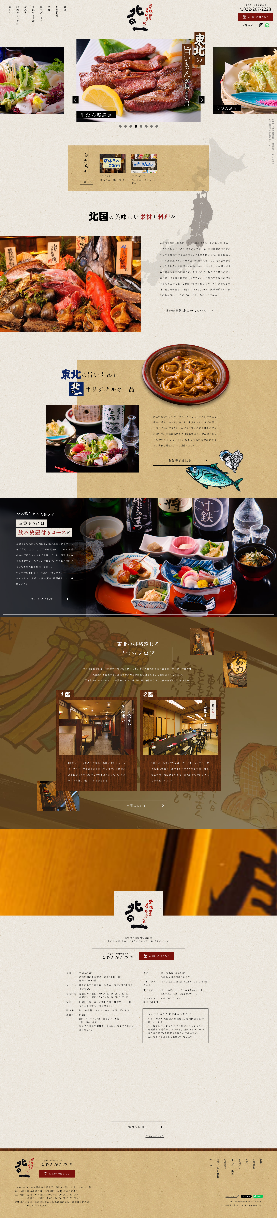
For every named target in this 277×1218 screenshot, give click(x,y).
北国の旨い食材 (17, 15)
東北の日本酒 (33, 14)
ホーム (10, 10)
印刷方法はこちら (155, 1135)
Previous (75, 100)
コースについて (42, 599)
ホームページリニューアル (144, 181)
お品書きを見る (180, 460)
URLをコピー (231, 1196)
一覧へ (85, 182)
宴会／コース (41, 14)
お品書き (25, 11)
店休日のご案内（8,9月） (112, 181)
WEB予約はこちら (258, 16)
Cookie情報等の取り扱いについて (244, 1201)
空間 (49, 8)
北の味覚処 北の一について (186, 310)
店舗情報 (57, 11)
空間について (136, 805)
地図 (65, 8)
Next (201, 100)
